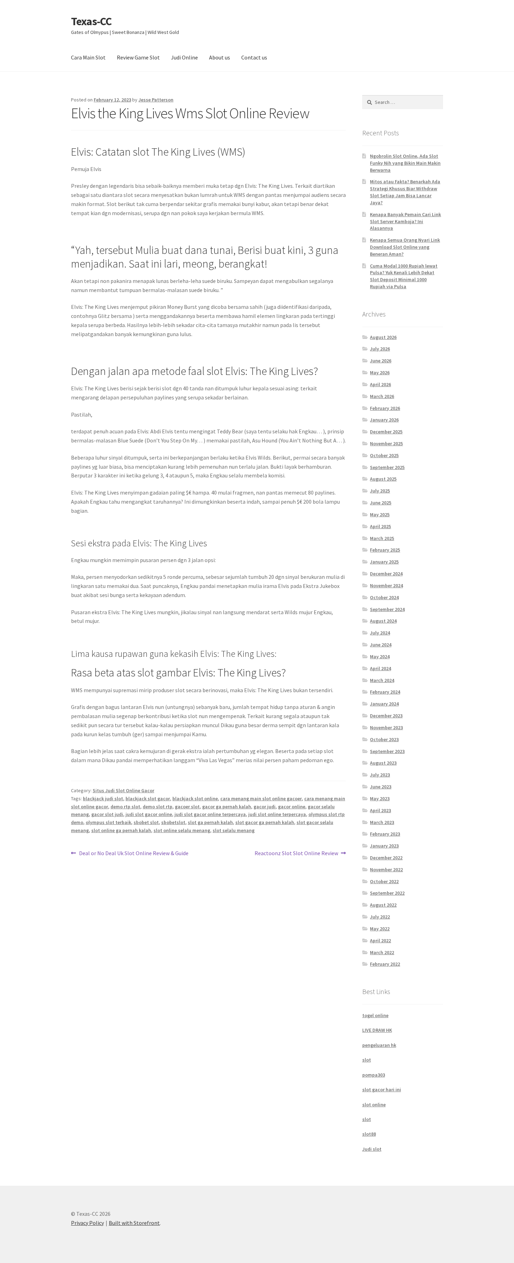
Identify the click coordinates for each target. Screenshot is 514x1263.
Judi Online (184, 57)
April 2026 (380, 384)
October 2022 (384, 881)
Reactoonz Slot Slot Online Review (296, 853)
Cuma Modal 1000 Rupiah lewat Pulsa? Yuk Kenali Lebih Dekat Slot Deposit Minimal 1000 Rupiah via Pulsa (403, 276)
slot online (374, 1104)
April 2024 (380, 668)
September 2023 (387, 751)
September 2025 (387, 467)
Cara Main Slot (88, 57)
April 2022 (380, 940)
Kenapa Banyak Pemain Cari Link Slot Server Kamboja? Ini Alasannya (405, 221)
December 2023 (386, 715)
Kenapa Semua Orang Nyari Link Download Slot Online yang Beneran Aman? (405, 247)
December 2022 (386, 857)
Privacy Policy (87, 1222)
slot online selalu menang (182, 830)
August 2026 (383, 337)
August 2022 (383, 905)
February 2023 (385, 834)
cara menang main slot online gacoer (261, 798)
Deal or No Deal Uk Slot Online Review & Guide (133, 853)
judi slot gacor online (149, 814)
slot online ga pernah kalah (121, 830)
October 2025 (384, 455)
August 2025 (383, 479)
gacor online (291, 806)
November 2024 (386, 585)
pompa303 (373, 1075)
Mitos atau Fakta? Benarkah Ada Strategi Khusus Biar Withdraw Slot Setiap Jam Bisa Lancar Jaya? (405, 191)
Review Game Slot (138, 57)
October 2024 (384, 597)
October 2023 (384, 739)
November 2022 (386, 869)
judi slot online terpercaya (277, 814)
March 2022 (382, 952)
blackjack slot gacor (148, 798)
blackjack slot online (195, 798)
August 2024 (383, 621)
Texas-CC (91, 21)
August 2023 (383, 763)
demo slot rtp (157, 806)
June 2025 (380, 502)
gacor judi (265, 806)
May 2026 (380, 372)
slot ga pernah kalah (210, 822)
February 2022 (385, 964)
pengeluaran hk (379, 1045)
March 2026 (382, 396)
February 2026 (385, 408)
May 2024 (380, 656)
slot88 (369, 1134)
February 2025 (385, 550)
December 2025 (386, 431)
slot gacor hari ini (381, 1089)
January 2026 (384, 420)
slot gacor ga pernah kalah (264, 822)
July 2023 (380, 775)
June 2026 (380, 360)
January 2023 (384, 846)
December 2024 (386, 573)
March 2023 (382, 822)
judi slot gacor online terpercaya (210, 814)
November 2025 (386, 443)
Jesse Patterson (155, 100)
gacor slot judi (107, 814)
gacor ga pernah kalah (226, 806)
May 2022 (380, 928)
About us (219, 57)
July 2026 (380, 349)
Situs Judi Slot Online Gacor (123, 790)
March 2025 (382, 538)
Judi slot (371, 1149)
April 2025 (380, 526)
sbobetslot (173, 822)
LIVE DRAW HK (377, 1030)
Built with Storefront (134, 1222)
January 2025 (384, 562)
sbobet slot (146, 822)
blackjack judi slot (103, 798)
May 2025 (380, 514)
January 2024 (384, 704)
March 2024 (382, 680)
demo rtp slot (125, 806)
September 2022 (387, 893)
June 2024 (380, 644)
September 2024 (387, 609)
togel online (375, 1015)
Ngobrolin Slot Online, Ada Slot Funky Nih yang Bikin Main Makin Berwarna (405, 163)
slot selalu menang (234, 830)
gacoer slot (187, 806)
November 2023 (386, 727)
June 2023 (380, 786)
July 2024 (380, 633)
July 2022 (380, 917)
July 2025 (380, 491)
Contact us (254, 57)
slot (366, 1060)
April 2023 (380, 810)
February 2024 (385, 692)
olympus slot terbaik (108, 822)
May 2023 (380, 798)
